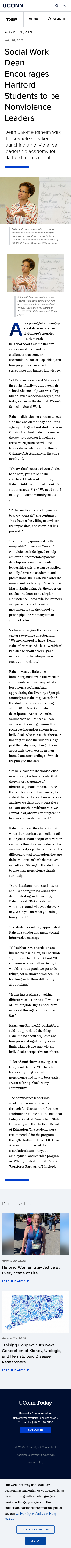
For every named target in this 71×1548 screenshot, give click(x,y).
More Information (35, 1529)
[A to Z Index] (65, 6)
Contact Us (24, 1422)
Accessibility (35, 1462)
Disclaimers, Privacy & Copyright (35, 1455)
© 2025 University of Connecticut (35, 1447)
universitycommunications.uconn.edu (35, 1418)
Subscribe (35, 1429)
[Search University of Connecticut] (57, 6)
